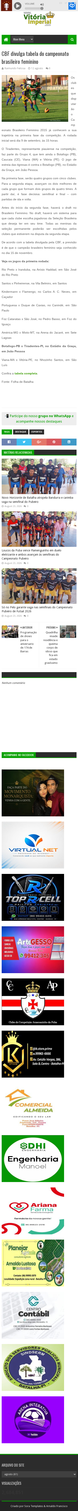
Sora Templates (33, 1506)
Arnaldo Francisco (57, 1506)
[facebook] (75, 3)
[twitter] (66, 3)
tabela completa (26, 373)
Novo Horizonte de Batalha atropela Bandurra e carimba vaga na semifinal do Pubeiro (37, 499)
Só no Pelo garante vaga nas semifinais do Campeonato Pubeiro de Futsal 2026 (37, 609)
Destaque (20, 432)
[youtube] (60, 3)
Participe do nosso (24, 416)
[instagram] (71, 3)
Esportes (36, 432)
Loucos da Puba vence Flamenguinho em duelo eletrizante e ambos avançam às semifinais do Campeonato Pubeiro (31, 554)
